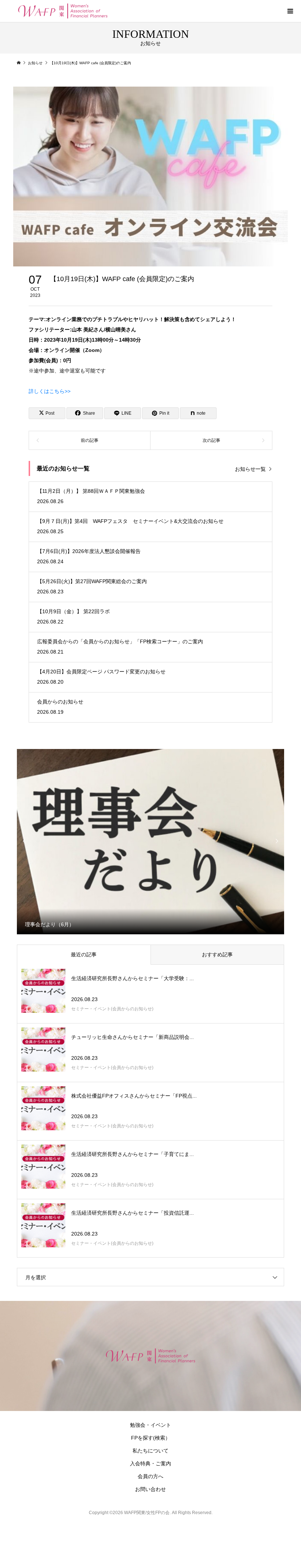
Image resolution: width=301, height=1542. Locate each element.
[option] (150, 841)
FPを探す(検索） (150, 1438)
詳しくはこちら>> (49, 391)
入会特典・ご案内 (150, 1463)
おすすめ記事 (217, 954)
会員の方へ (150, 1476)
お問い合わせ (150, 1489)
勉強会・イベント (150, 1425)
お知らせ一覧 (250, 469)
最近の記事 (84, 954)
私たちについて (150, 1451)
